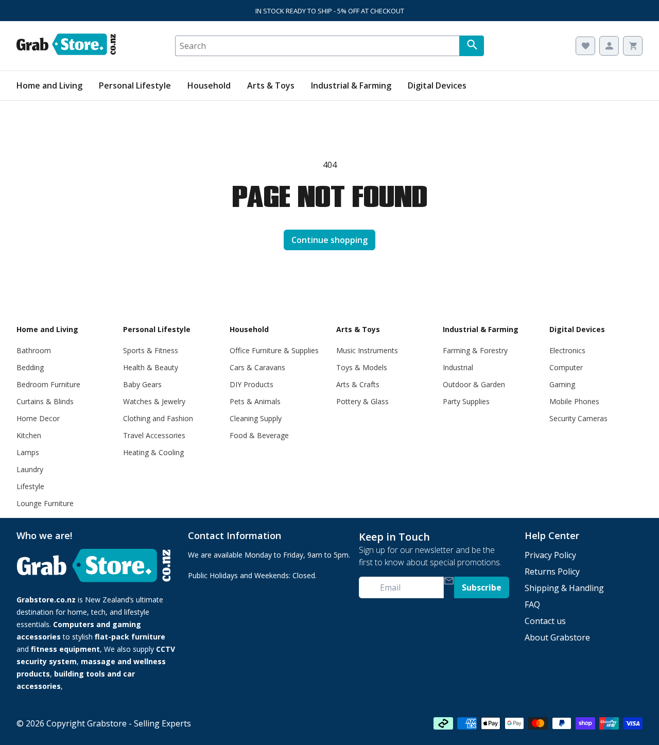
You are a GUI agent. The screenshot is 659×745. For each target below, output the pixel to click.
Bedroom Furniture (48, 384)
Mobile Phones (574, 401)
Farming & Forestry (475, 350)
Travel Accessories (154, 435)
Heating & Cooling (153, 452)
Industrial (458, 367)
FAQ (532, 604)
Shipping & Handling (564, 588)
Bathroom (33, 350)
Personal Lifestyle (135, 85)
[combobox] (317, 46)
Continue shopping (329, 240)
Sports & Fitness (150, 350)
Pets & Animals (255, 401)
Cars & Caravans (257, 367)
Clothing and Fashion (158, 418)
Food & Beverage (259, 435)
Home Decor (38, 418)
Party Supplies (466, 401)
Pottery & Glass (362, 401)
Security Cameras (578, 418)
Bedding (30, 367)
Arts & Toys (270, 85)
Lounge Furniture (45, 503)
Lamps (27, 452)
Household (209, 85)
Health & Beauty (150, 367)
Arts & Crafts (357, 384)
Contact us (545, 621)
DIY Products (251, 384)
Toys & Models (361, 367)
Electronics (567, 350)
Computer (566, 367)
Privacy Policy (550, 555)
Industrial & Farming (351, 85)
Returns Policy (552, 571)
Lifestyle (30, 486)
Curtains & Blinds (45, 401)
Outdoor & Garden (474, 384)
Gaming (562, 384)
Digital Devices (437, 85)
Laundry (29, 469)
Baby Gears (142, 384)
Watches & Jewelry (154, 401)
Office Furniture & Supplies (274, 350)
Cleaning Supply (256, 418)
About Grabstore (557, 637)
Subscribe (481, 587)
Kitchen (28, 435)
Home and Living (49, 85)
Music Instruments (367, 350)
